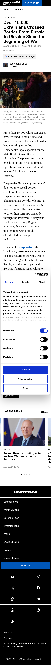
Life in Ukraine (11, 541)
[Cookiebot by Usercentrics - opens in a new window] (36, 274)
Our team (7, 638)
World (6, 450)
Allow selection (25, 379)
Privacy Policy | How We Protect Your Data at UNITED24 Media (24, 645)
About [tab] (42, 282)
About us (7, 632)
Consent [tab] (9, 282)
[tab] (21, 474)
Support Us (32, 3)
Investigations (11, 525)
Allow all (25, 369)
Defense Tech (11, 517)
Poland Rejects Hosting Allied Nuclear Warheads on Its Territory (22, 456)
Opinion (7, 550)
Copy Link (13, 396)
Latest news (16, 10)
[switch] (44, 339)
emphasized (27, 247)
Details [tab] (25, 282)
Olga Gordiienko (18, 63)
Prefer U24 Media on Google (21, 56)
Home (5, 10)
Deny (25, 388)
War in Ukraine (11, 509)
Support (25, 565)
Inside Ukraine (11, 558)
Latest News (10, 501)
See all (44, 412)
